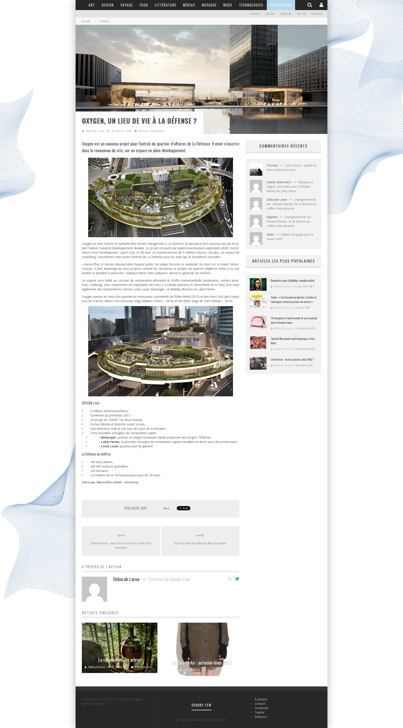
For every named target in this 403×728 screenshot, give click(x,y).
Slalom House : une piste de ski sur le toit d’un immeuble (121, 545)
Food (144, 5)
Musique (209, 5)
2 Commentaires (144, 667)
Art (92, 5)
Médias (189, 5)
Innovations (281, 5)
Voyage (126, 5)
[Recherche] (310, 5)
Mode (227, 5)
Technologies (251, 5)
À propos (255, 14)
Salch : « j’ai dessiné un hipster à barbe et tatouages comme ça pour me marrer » (294, 299)
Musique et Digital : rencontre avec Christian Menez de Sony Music (290, 186)
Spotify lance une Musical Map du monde (200, 543)
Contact (270, 14)
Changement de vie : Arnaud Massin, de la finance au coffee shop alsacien (291, 204)
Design (108, 5)
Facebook (286, 14)
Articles (144, 131)
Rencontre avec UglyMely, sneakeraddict (293, 280)
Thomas (272, 165)
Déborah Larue (95, 131)
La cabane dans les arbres (119, 659)
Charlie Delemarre (279, 182)
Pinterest (317, 14)
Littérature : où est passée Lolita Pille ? (292, 359)
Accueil (86, 21)
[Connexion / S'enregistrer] (321, 5)
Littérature (165, 5)
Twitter (301, 14)
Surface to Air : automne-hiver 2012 (201, 662)
